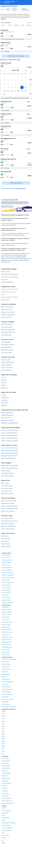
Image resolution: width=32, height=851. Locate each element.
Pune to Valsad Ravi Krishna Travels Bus (11, 448)
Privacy (3, 815)
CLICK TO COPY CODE (7, 206)
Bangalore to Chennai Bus (7, 572)
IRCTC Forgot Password (7, 800)
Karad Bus (3, 382)
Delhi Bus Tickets (5, 617)
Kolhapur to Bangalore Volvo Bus (9, 506)
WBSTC (3, 746)
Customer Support (6, 817)
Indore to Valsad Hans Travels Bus (9, 453)
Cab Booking (4, 770)
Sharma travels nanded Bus (8, 681)
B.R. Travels (13, 255)
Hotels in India (5, 790)
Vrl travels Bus (5, 671)
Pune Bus (3, 377)
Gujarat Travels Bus (6, 418)
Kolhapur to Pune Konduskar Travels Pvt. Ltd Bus (13, 430)
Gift (2, 840)
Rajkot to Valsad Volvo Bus (7, 523)
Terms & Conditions (6, 810)
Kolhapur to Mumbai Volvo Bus (8, 501)
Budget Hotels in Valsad (7, 493)
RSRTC (3, 733)
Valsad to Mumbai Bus (6, 367)
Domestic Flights (5, 763)
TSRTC (3, 718)
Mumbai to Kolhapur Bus (7, 324)
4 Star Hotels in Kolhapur (7, 476)
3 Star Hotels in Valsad (6, 486)
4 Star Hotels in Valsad (6, 488)
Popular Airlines (5, 795)
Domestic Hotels (5, 758)
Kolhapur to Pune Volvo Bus (8, 503)
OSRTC (3, 721)
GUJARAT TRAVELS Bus (7, 415)
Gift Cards (4, 837)
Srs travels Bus (5, 684)
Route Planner (5, 775)
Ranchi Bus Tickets (6, 654)
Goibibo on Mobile (6, 825)
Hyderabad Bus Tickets (7, 612)
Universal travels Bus (6, 669)
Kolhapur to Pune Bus (6, 309)
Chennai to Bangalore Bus (7, 582)
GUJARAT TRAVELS (21, 257)
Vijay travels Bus (5, 701)
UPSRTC (4, 716)
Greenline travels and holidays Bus (9, 659)
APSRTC (4, 711)
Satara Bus (4, 380)
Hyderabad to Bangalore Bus (8, 575)
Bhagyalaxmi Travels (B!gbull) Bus (9, 423)
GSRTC (3, 731)
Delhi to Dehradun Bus (6, 567)
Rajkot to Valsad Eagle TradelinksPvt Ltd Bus (12, 450)
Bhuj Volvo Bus (5, 536)
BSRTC (3, 741)
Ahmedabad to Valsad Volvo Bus (9, 521)
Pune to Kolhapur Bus (6, 327)
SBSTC (3, 726)
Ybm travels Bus (5, 696)
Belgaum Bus (4, 388)
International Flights (6, 765)
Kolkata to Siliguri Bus (6, 590)
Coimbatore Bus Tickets (7, 622)
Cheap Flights (5, 780)
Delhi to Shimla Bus (6, 587)
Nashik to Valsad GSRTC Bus (8, 458)
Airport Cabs (4, 788)
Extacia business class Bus (7, 694)
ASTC (3, 728)
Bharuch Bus (4, 400)
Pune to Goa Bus (5, 595)
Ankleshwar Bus (5, 397)
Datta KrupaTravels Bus (7, 412)
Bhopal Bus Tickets (6, 652)
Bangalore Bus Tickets (6, 609)
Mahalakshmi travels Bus (7, 689)
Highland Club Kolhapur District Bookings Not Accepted (14, 465)
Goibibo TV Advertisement (7, 827)
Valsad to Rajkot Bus (6, 365)
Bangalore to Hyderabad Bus (8, 577)
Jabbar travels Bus (6, 679)
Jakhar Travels (18, 260)
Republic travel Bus (6, 674)
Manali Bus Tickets (6, 627)
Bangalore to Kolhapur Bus (7, 329)
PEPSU (3, 743)
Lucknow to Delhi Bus (6, 600)
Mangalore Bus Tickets (6, 639)
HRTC (3, 723)
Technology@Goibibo (6, 830)
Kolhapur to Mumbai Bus (7, 307)
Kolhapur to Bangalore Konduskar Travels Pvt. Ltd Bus (14, 440)
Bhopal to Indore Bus (6, 592)
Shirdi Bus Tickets (5, 619)
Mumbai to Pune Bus (6, 597)
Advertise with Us (5, 835)
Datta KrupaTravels (10, 257)
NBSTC (3, 751)
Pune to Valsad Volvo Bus (7, 518)
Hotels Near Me (5, 793)
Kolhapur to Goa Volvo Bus (7, 511)
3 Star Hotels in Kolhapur (7, 473)
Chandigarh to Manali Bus (7, 602)
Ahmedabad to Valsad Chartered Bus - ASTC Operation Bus (16, 455)
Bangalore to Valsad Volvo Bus (8, 526)
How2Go (4, 842)
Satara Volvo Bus (5, 544)
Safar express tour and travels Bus (9, 706)
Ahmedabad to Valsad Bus (7, 344)
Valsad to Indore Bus (6, 370)
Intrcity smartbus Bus (6, 691)
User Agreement (5, 812)
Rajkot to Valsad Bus (6, 347)
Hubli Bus (3, 385)
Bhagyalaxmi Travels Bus (7, 420)
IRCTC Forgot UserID (6, 798)
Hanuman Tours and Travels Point (9, 258)
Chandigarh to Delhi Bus (7, 560)
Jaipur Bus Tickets (6, 649)
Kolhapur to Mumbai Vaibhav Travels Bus (11, 433)
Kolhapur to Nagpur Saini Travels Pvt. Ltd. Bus (12, 438)
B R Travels (6, 255)
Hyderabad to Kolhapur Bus (8, 332)
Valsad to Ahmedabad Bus (7, 362)
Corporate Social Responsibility (8, 822)
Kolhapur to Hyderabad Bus (8, 314)
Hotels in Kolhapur (5, 470)
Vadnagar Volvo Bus (6, 546)
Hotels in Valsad (5, 483)
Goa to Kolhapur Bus (6, 335)
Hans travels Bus (5, 661)
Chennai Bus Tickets (6, 614)
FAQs (3, 832)
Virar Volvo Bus (5, 541)
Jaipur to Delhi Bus (6, 557)
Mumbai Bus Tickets (6, 624)
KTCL (3, 748)
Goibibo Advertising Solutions (8, 803)
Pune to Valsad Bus (6, 342)
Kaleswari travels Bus (6, 686)
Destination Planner (6, 778)
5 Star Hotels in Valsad (6, 491)
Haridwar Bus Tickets (6, 644)
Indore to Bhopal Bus (6, 585)
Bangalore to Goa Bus (6, 562)
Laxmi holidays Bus (6, 704)
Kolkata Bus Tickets (6, 629)
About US (4, 807)
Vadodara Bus (4, 403)
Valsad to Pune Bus (6, 359)
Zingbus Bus (4, 676)
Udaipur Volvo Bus (5, 538)
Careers (3, 820)
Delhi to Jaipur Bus (6, 580)
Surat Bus (3, 395)
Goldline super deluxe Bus (7, 699)
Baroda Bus (4, 405)
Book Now (13, 225)
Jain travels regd (10, 260)
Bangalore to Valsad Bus (7, 350)
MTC (3, 753)
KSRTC (3, 736)
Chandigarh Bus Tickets (7, 647)
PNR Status (4, 785)
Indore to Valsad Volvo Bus (7, 529)
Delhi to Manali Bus (6, 555)
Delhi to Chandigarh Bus (7, 570)
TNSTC (3, 713)
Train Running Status (6, 783)
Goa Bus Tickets (5, 607)
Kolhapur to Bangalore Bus (7, 312)
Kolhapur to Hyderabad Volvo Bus (9, 508)
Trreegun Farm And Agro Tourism (9, 468)
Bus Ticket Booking (6, 768)
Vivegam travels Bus (6, 666)
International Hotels (6, 760)
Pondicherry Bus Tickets (7, 632)
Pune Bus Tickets (5, 634)
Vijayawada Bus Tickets (7, 637)
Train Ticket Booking (6, 773)
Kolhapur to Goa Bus (6, 317)
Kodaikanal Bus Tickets (7, 642)
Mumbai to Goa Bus (6, 565)
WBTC (3, 738)
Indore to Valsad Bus (6, 352)
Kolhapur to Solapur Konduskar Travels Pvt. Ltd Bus (14, 435)
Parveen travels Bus (6, 664)
